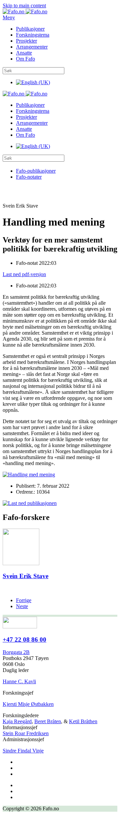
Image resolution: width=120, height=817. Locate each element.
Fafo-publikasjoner (36, 171)
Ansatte (24, 53)
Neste (22, 606)
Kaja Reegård (17, 721)
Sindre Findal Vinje (23, 750)
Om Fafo (25, 59)
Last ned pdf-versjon (24, 274)
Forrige (23, 600)
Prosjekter (26, 41)
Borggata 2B (16, 652)
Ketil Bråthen (83, 721)
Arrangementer (32, 47)
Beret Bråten (47, 721)
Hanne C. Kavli (19, 681)
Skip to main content (24, 5)
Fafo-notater (29, 177)
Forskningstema (32, 35)
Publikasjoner (30, 29)
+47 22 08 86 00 (24, 639)
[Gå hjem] (25, 11)
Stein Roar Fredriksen (26, 733)
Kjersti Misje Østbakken (28, 704)
